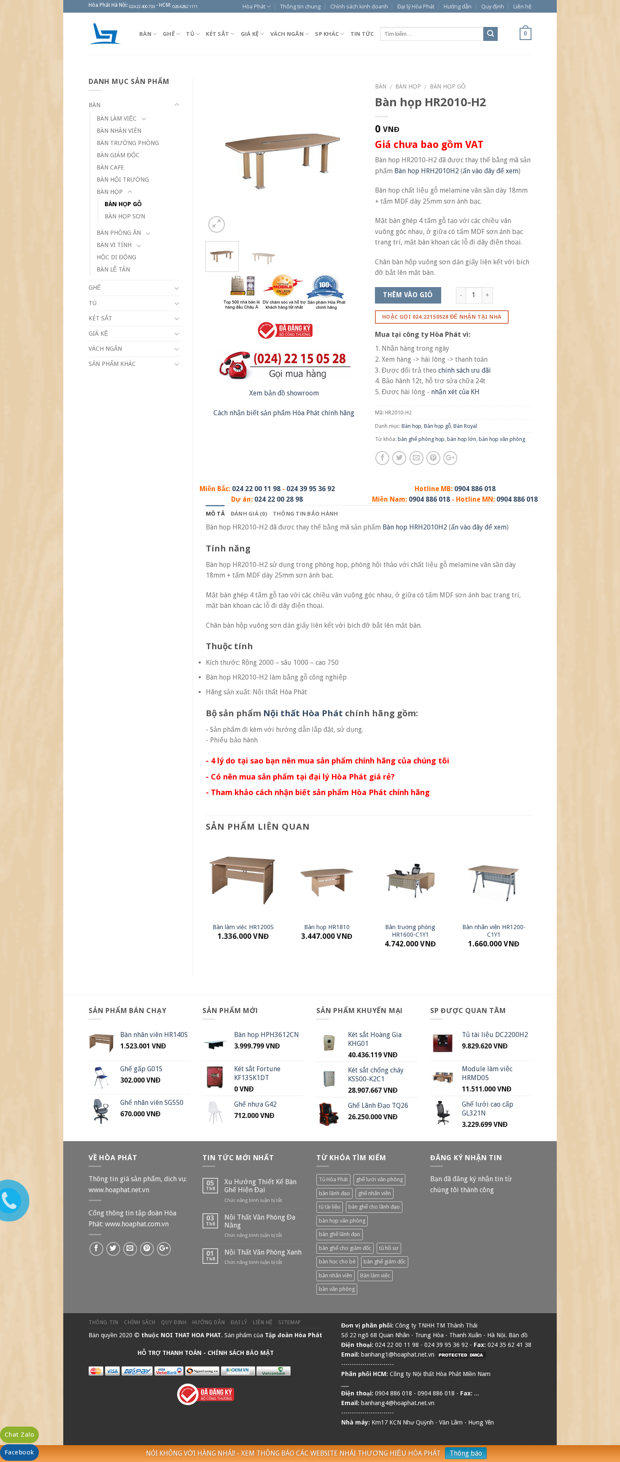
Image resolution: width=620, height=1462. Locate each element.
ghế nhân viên (374, 1193)
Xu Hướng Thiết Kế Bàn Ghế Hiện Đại (260, 1186)
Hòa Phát (254, 6)
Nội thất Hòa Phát (303, 713)
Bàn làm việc (117, 118)
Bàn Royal (465, 426)
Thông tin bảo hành (305, 513)
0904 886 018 (475, 489)
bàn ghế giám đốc (385, 1261)
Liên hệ (522, 6)
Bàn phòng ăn (119, 232)
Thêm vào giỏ (408, 295)
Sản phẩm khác (112, 363)
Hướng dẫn (458, 6)
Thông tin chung (300, 6)
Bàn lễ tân (113, 269)
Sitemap (289, 1322)
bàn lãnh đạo (334, 1193)
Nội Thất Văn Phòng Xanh (263, 1252)
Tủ (190, 34)
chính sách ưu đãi (464, 370)
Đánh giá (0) (249, 513)
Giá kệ (250, 34)
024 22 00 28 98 (278, 499)
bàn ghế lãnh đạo (339, 1234)
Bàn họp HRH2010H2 (426, 171)
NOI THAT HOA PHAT (191, 1335)
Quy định (492, 6)
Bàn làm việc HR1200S (243, 927)
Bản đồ (518, 1335)
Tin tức (362, 34)
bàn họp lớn (461, 439)
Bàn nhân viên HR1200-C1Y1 (494, 931)
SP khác (327, 34)
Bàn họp (408, 86)
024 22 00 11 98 (256, 489)
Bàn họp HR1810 (327, 927)
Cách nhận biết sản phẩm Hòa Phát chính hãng (283, 413)
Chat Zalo (19, 1434)
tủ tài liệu (329, 1207)
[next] (348, 156)
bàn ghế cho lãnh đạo (374, 1207)
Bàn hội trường (123, 179)
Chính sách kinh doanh (359, 6)
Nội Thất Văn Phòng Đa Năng (259, 1221)
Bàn (145, 34)
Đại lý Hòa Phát (415, 6)
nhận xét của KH (455, 392)
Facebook (19, 1452)
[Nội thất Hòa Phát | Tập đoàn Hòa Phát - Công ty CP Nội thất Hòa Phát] (108, 33)
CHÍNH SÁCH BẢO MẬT (241, 1352)
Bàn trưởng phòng (128, 143)
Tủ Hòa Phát (333, 1179)
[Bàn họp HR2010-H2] (284, 156)
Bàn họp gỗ (448, 86)
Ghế (169, 34)
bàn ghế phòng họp (421, 439)
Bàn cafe (110, 167)
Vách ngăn (287, 34)
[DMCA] (461, 1354)
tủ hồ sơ (389, 1248)
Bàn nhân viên (119, 130)
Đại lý (239, 1322)
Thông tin (104, 1322)
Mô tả (215, 513)
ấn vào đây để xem (490, 171)
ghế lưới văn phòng (379, 1179)
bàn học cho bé (337, 1261)
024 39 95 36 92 (310, 489)
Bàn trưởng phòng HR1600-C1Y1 (410, 931)
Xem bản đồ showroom (284, 393)
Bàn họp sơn (125, 216)
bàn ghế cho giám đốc (345, 1248)
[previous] (219, 156)
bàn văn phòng (337, 1289)
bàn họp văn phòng (502, 439)
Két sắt (217, 34)
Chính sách (140, 1322)
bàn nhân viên (335, 1275)
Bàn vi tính (114, 245)
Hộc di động (116, 257)
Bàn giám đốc (118, 155)
